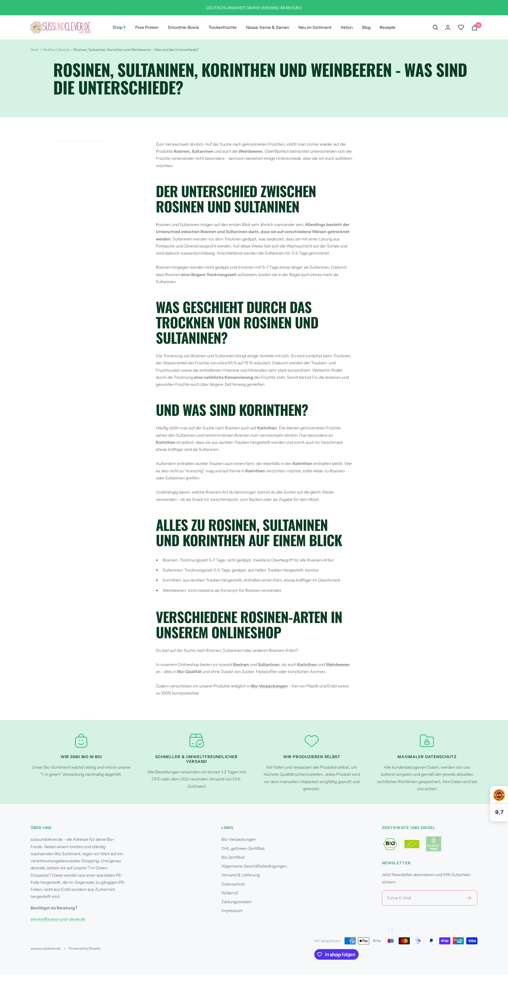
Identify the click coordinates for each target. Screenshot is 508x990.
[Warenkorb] (474, 27)
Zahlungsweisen (236, 901)
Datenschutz (233, 884)
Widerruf (229, 893)
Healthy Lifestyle (56, 49)
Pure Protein (146, 27)
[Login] (447, 27)
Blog (366, 27)
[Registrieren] (469, 898)
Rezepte (387, 27)
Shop (119, 27)
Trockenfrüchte (222, 27)
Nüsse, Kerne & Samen (267, 27)
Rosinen (241, 664)
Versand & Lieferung (240, 875)
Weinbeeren (338, 664)
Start (35, 49)
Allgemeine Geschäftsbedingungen (254, 866)
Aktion (347, 27)
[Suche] (435, 27)
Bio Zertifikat (233, 857)
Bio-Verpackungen (269, 686)
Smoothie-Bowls (183, 27)
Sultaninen (269, 664)
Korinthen (307, 664)
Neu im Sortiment (314, 27)
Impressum (232, 910)
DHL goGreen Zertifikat (243, 848)
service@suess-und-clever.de (58, 919)
